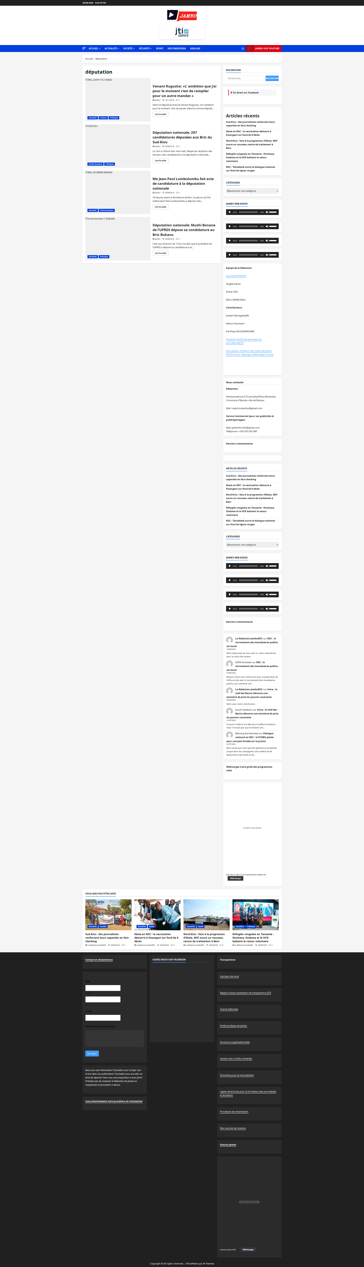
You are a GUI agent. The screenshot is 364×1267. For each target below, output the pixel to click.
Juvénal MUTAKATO (236, 276)
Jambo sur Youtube (267, 48)
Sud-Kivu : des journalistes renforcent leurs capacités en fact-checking (107, 937)
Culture (103, 118)
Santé (151, 926)
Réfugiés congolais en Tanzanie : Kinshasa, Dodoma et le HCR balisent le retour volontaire (250, 157)
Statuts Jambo (228, 1144)
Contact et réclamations (99, 959)
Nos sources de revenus (233, 1128)
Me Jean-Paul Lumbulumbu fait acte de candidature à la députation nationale (117, 192)
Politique (114, 118)
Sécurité (144, 48)
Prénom (89, 993)
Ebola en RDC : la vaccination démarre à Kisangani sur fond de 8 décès (156, 937)
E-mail (89, 1011)
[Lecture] (229, 212)
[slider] (273, 211)
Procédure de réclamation (234, 1111)
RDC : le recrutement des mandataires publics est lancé (252, 642)
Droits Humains (95, 164)
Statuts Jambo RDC (228, 1249)
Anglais (195, 48)
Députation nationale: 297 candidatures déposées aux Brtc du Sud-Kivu (117, 146)
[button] (84, 48)
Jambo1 (158, 100)
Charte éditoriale (229, 1009)
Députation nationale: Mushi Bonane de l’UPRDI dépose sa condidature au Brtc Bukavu (117, 238)
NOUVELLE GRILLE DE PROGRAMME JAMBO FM (246, 874)
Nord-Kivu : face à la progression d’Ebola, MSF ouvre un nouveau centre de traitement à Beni (252, 144)
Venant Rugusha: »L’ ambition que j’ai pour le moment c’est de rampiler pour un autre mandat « (117, 100)
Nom (87, 1004)
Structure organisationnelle (235, 1042)
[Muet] (267, 212)
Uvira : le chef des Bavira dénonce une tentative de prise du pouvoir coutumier (252, 693)
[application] (252, 212)
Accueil (93, 48)
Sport (159, 48)
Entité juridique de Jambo (233, 1025)
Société (128, 48)
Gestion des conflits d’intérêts (236, 1058)
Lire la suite (161, 115)
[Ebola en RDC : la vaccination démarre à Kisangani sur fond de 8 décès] (157, 914)
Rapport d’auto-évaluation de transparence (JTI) (245, 992)
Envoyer (92, 1053)
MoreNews (192, 1263)
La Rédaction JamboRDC (249, 638)
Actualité (111, 48)
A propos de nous (229, 976)
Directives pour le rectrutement (237, 1075)
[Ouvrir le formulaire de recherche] (243, 48)
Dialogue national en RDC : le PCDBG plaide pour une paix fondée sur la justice (250, 737)
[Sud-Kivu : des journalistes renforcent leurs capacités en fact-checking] (108, 914)
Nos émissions (177, 48)
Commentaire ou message (100, 1026)
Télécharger (235, 878)
